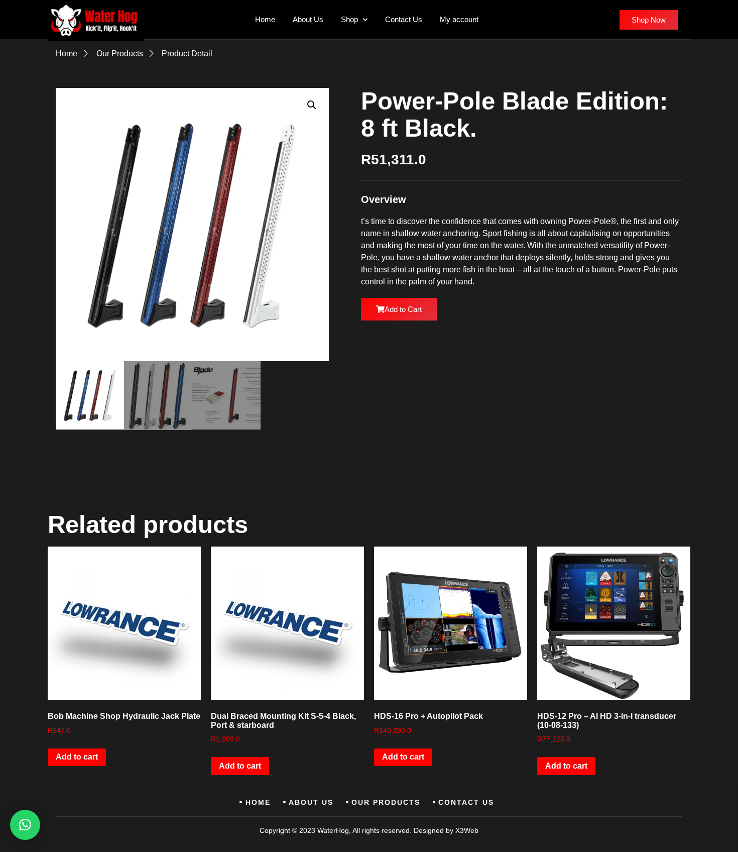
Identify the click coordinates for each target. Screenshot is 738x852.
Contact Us (403, 19)
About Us (308, 19)
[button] (312, 105)
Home (265, 19)
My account (459, 19)
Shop (349, 19)
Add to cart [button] (77, 757)
